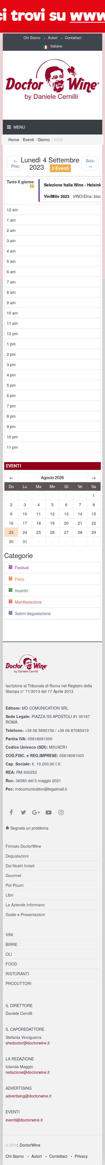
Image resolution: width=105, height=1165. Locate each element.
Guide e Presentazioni (25, 914)
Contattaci (73, 37)
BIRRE (11, 944)
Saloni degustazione (32, 613)
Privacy (81, 1156)
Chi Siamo (32, 37)
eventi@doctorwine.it (24, 1120)
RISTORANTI (17, 973)
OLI (9, 954)
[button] (52, 46)
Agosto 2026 (52, 477)
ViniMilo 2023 (56, 196)
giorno (44, 139)
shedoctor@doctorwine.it (28, 1043)
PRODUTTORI (18, 983)
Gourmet (13, 875)
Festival (21, 567)
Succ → (90, 163)
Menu (18, 127)
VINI (9, 934)
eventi (28, 139)
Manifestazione (27, 602)
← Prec (15, 163)
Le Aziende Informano (25, 904)
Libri (9, 895)
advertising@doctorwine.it (28, 1096)
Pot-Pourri (15, 885)
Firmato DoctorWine (23, 846)
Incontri (20, 590)
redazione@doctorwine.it (28, 1072)
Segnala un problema (28, 828)
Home (13, 139)
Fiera (18, 579)
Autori (52, 37)
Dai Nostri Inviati (20, 865)
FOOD (11, 964)
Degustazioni (17, 856)
